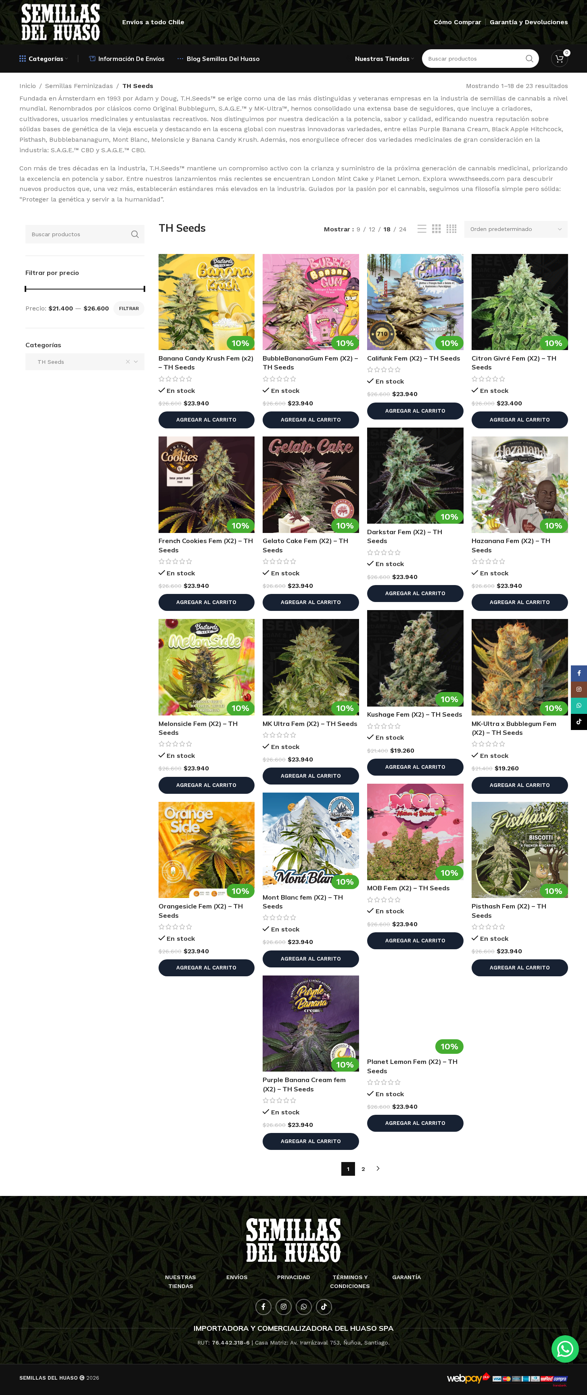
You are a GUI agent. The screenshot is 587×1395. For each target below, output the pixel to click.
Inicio (27, 86)
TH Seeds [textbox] (47, 362)
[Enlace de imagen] (293, 1240)
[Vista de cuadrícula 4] (451, 229)
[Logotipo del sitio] (60, 21)
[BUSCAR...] (135, 234)
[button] (207, 419)
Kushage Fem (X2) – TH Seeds (414, 714)
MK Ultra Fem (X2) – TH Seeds (310, 724)
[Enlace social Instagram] (284, 1307)
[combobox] (84, 361)
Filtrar (129, 308)
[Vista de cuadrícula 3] (436, 229)
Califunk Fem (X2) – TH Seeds (413, 358)
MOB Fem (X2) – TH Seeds (408, 888)
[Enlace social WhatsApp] (304, 1307)
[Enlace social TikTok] (324, 1307)
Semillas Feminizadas (79, 86)
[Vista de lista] (422, 229)
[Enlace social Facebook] (263, 1307)
